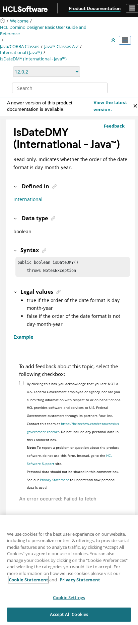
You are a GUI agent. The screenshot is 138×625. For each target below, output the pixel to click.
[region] (69, 570)
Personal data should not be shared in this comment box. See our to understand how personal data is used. (73, 479)
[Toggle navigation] (132, 8)
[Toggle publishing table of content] (125, 40)
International (28, 199)
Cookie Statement (28, 580)
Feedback (114, 126)
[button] (15, 186)
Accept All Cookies (69, 614)
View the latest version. (110, 106)
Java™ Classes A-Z (61, 46)
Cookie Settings (69, 597)
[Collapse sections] (114, 40)
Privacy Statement (54, 479)
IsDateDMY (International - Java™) (33, 59)
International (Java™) (21, 52)
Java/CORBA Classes (19, 46)
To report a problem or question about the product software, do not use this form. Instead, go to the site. (73, 455)
